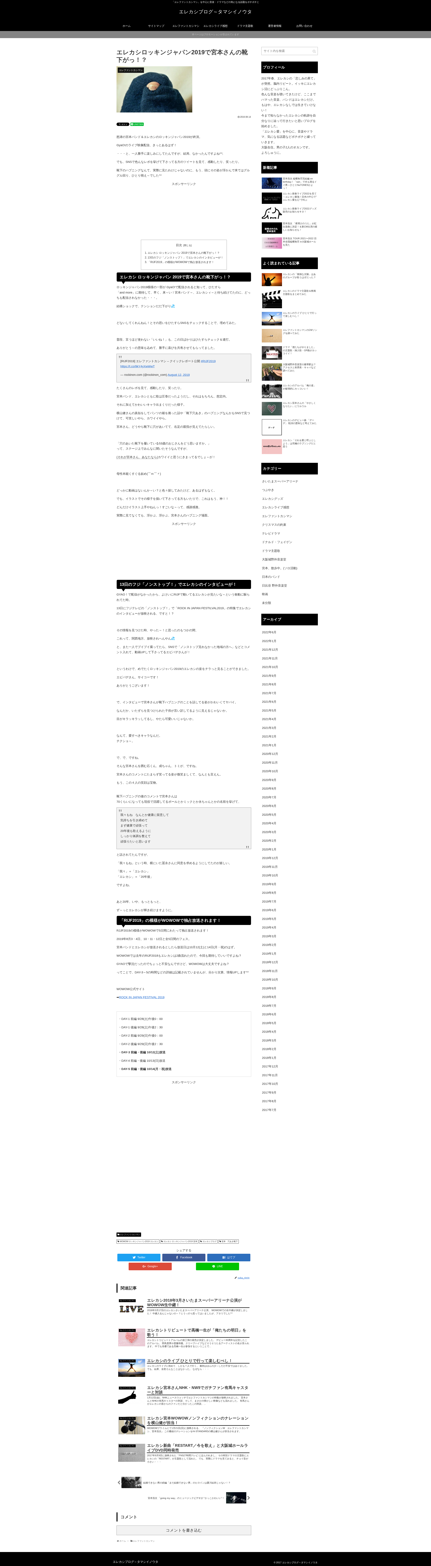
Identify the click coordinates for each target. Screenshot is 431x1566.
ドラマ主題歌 (271, 551)
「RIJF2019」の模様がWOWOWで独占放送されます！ (181, 262)
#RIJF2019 (208, 361)
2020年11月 (270, 762)
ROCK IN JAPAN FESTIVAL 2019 (141, 997)
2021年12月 (270, 649)
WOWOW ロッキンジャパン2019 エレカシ (139, 1241)
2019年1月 (269, 953)
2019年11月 (270, 866)
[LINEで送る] (137, 124)
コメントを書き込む (184, 1530)
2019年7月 (269, 901)
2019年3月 (269, 936)
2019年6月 (269, 910)
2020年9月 (269, 780)
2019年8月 (269, 892)
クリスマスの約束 (274, 524)
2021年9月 (269, 675)
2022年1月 (269, 641)
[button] (314, 51)
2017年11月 (270, 1075)
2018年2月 (269, 1049)
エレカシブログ (209, 1241)
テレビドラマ (271, 533)
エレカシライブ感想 (275, 507)
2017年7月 (269, 1110)
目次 (179, 245)
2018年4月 (269, 1031)
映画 (265, 594)
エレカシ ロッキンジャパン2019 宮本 (180, 1241)
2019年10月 (270, 875)
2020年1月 (269, 849)
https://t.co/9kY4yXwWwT (137, 366)
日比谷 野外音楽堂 (274, 585)
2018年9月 (269, 988)
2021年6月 (269, 701)
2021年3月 (269, 728)
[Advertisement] (184, 213)
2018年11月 (270, 971)
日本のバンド (271, 576)
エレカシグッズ (272, 498)
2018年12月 (270, 962)
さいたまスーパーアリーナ (280, 481)
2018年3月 (269, 1040)
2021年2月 (269, 736)
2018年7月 (269, 1005)
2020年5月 (269, 814)
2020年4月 (269, 823)
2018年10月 (270, 979)
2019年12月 (270, 858)
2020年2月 (269, 840)
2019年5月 (269, 919)
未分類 (266, 603)
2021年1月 (269, 745)
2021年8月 (269, 684)
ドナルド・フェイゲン (277, 542)
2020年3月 (269, 832)
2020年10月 (270, 771)
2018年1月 (269, 1058)
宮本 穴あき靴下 (230, 1241)
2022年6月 (269, 632)
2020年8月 (269, 788)
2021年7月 (269, 693)
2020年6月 (269, 806)
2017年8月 (269, 1101)
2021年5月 (269, 710)
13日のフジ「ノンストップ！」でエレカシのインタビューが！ (185, 257)
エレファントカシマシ (130, 1234)
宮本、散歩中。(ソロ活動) (279, 568)
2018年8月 (269, 997)
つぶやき (268, 490)
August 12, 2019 (179, 374)
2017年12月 (270, 1066)
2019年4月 (269, 927)
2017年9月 (269, 1092)
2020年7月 (269, 797)
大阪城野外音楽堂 (274, 559)
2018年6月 (269, 1014)
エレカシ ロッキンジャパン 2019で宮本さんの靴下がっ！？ (184, 252)
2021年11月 (270, 658)
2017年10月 (270, 1083)
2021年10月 (270, 667)
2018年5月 (269, 1023)
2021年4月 (269, 719)
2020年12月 (270, 754)
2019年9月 (269, 884)
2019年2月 (269, 945)
